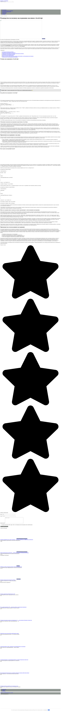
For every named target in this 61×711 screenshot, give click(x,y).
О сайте (3, 690)
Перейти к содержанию (4, 0)
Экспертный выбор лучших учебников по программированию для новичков (12, 646)
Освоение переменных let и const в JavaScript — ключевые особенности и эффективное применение (16, 539)
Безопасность (4, 12)
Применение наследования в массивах (8, 54)
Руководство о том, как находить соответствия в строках (9, 633)
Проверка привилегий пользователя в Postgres (7, 579)
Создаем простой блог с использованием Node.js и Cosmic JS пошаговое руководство (14, 659)
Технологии (4, 13)
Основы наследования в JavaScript (7, 51)
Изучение (3, 14)
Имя (1, 514)
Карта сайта (4, 689)
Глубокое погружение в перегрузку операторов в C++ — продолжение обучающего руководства (16, 620)
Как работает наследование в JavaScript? (8, 52)
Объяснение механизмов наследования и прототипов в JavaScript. (13, 53)
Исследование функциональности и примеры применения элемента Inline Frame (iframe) (14, 672)
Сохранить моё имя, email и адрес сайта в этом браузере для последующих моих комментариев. (17, 524)
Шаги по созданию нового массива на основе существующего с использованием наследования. (17, 56)
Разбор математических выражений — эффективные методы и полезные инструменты (14, 552)
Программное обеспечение (6, 11)
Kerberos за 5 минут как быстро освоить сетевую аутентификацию (11, 566)
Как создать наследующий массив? (8, 55)
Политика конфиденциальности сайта (6, 692)
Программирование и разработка (7, 10)
